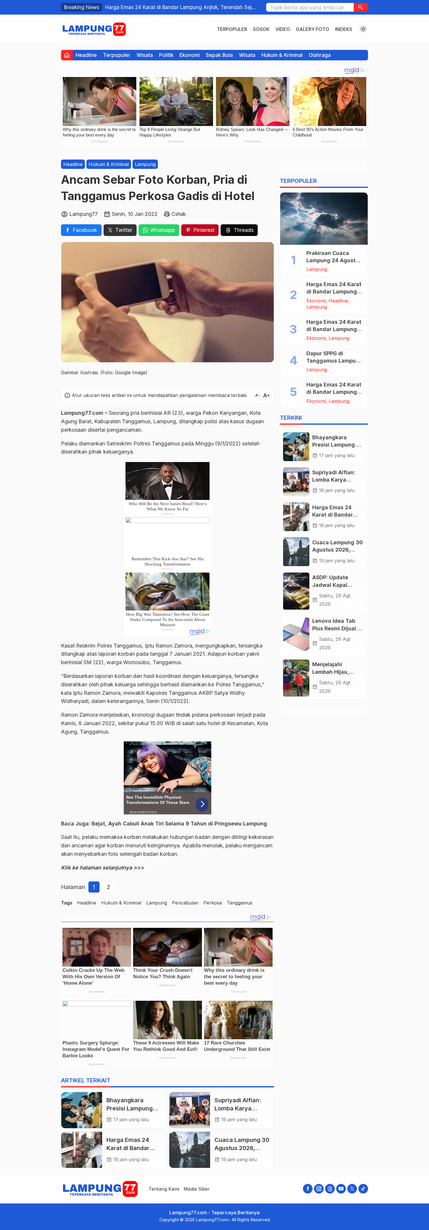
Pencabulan (185, 903)
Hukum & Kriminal (282, 55)
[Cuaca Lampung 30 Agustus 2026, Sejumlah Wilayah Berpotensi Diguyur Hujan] (189, 1150)
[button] (361, 7)
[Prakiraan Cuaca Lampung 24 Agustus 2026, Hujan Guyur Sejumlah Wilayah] (324, 219)
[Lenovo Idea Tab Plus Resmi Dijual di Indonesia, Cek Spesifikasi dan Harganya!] (296, 634)
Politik (166, 55)
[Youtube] (341, 1189)
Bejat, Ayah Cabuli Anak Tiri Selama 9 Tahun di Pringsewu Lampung (179, 823)
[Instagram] (319, 1189)
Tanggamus (239, 903)
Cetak (179, 214)
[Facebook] (308, 1189)
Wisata (145, 55)
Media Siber (197, 1189)
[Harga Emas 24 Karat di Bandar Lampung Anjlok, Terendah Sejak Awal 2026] (81, 1150)
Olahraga (320, 55)
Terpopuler (232, 29)
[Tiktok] (363, 1189)
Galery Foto (312, 29)
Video (282, 29)
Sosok (261, 29)
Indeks (343, 29)
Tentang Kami (164, 1189)
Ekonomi (189, 55)
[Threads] (330, 1189)
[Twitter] (352, 1189)
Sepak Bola (219, 55)
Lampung (145, 164)
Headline (86, 55)
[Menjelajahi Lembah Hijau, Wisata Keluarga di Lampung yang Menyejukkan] (296, 678)
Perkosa (212, 903)
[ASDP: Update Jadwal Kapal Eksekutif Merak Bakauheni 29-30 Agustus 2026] (296, 591)
